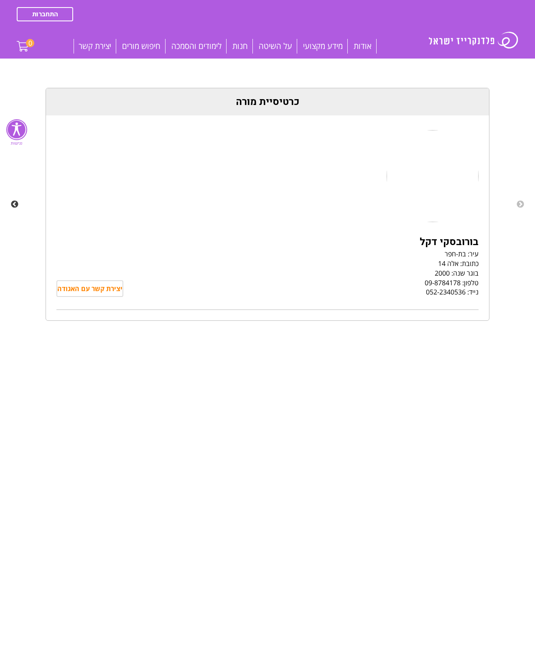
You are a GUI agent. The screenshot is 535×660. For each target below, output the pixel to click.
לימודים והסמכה (196, 46)
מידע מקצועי (323, 46)
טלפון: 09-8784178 (452, 282)
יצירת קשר (95, 46)
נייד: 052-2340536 (452, 292)
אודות (363, 46)
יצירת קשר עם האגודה (89, 288)
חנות (240, 46)
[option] (267, 204)
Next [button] (14, 204)
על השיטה (275, 46)
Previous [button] (520, 204)
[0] (22, 40)
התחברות (45, 14)
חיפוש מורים (141, 46)
